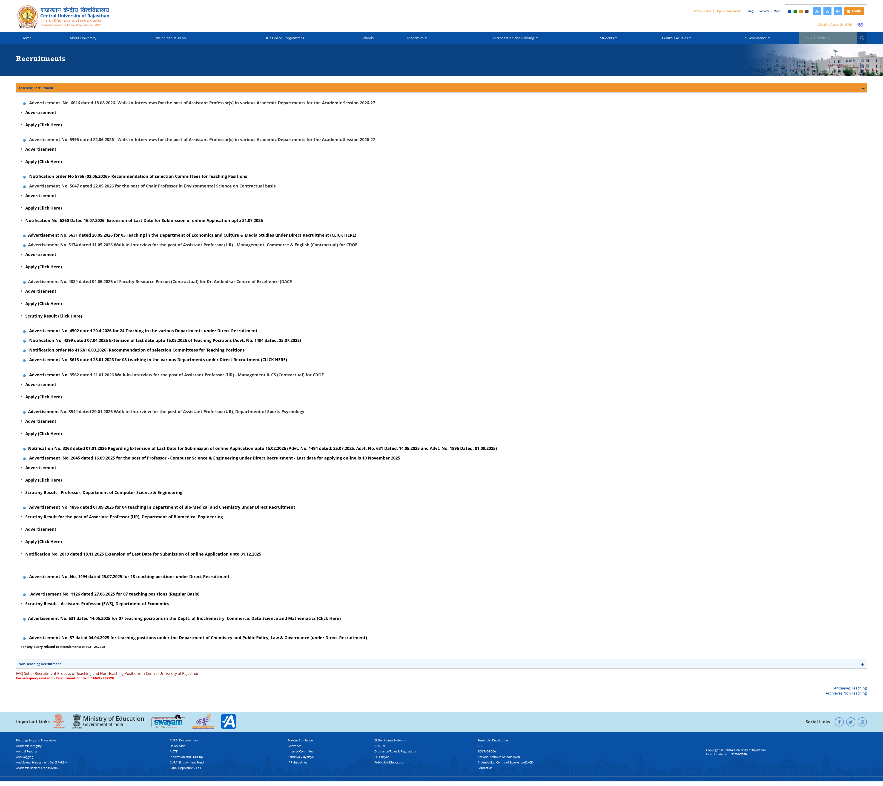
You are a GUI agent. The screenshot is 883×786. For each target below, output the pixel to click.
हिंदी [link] (860, 25)
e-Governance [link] (756, 38)
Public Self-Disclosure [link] (388, 762)
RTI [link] (479, 746)
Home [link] (26, 38)
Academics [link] (415, 38)
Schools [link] (367, 38)
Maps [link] (777, 11)
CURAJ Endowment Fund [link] (187, 762)
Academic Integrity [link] (29, 746)
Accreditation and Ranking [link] (514, 38)
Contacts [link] (764, 11)
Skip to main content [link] (728, 11)
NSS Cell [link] (379, 746)
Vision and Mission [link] (171, 38)
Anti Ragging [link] (24, 757)
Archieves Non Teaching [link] (846, 693)
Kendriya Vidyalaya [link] (301, 757)
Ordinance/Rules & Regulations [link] (395, 751)
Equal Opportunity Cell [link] (185, 768)
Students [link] (607, 38)
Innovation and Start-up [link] (186, 757)
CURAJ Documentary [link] (184, 740)
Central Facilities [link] (675, 38)
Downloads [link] (177, 746)
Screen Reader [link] (702, 11)
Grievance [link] (294, 746)
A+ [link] (838, 11)
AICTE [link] (174, 751)
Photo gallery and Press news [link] (36, 740)
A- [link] (817, 11)
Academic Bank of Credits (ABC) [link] (37, 768)
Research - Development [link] (494, 740)
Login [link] (856, 11)
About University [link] (83, 38)
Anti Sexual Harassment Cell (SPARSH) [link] (42, 762)
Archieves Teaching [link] (850, 688)
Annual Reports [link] (26, 751)
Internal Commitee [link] (300, 751)
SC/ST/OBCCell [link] (487, 751)
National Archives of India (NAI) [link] (498, 757)
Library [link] (749, 11)
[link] (789, 11)
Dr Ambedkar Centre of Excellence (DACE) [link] (505, 762)
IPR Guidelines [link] (297, 762)
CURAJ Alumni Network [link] (390, 740)
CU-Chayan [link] (382, 757)
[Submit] (862, 38)
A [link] (827, 11)
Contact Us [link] (484, 768)
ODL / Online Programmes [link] (283, 38)
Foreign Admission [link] (300, 740)
